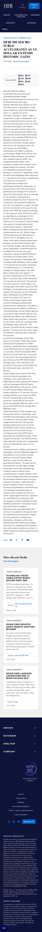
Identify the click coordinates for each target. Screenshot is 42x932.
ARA (22, 84)
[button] (11, 540)
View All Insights (10, 561)
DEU (22, 81)
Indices (8, 728)
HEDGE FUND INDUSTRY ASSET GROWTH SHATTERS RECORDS (20, 626)
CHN (22, 78)
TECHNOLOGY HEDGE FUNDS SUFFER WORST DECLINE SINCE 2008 (18, 578)
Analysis (9, 743)
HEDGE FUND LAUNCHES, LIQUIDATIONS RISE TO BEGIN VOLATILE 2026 (19, 675)
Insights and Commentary (17, 38)
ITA (16, 606)
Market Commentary (21, 61)
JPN (28, 81)
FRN (29, 78)
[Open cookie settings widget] (3, 928)
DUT (29, 76)
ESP (27, 604)
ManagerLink (30, 822)
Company (9, 751)
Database (9, 736)
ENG (22, 76)
